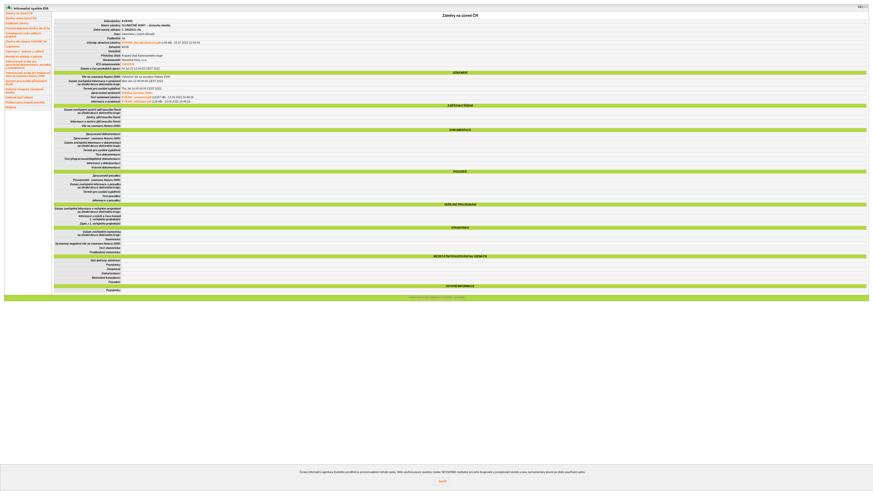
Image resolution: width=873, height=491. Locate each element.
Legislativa (12, 46)
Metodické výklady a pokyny (23, 56)
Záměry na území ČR (19, 13)
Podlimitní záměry (17, 23)
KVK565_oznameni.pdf (136, 97)
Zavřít (442, 481)
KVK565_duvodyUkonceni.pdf (141, 42)
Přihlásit (10, 107)
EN (866, 6)
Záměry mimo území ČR (21, 18)
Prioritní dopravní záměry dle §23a (27, 28)
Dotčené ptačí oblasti (19, 97)
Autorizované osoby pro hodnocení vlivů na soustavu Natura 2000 (27, 74)
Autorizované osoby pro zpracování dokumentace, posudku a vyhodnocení (28, 65)
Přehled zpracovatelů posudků (25, 102)
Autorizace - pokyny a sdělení (24, 51)
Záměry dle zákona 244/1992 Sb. (26, 41)
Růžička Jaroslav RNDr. (137, 93)
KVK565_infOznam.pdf (136, 101)
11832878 (128, 64)
